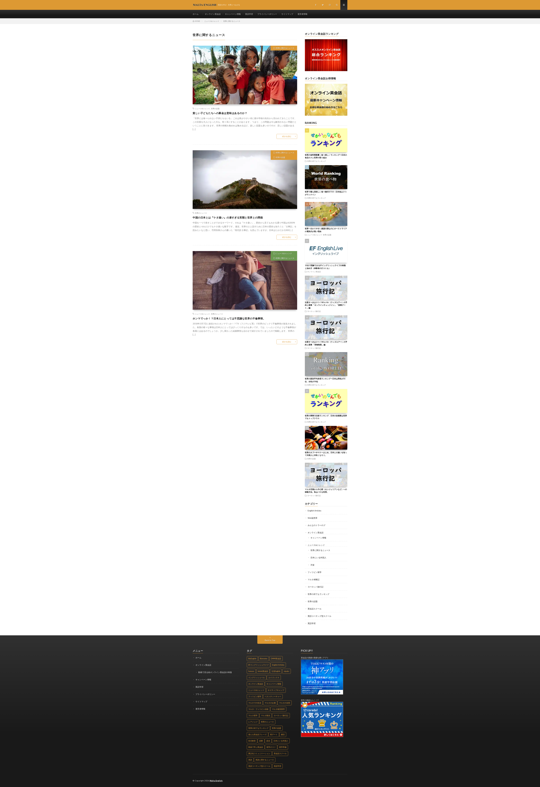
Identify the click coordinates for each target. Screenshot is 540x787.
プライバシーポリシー (267, 14)
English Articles (314, 510)
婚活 (283, 734)
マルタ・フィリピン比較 (258, 709)
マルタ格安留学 (278, 709)
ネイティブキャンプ (276, 690)
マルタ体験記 (314, 579)
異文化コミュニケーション (259, 753)
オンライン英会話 (213, 14)
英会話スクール (314, 609)
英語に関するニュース (265, 760)
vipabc (286, 671)
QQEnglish (276, 671)
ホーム (197, 14)
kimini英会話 (263, 671)
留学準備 (282, 747)
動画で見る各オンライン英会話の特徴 (215, 672)
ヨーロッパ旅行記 (314, 311)
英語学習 (249, 14)
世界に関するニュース (285, 48)
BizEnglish (252, 658)
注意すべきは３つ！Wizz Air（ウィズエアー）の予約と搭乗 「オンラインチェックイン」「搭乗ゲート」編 (326, 305)
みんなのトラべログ (316, 525)
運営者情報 (302, 14)
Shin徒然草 (312, 518)
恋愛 (261, 741)
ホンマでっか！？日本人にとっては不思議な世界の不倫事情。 (229, 318)
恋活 (268, 741)
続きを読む (286, 136)
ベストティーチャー (273, 696)
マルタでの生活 (254, 703)
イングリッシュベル (256, 677)
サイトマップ (287, 14)
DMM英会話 (276, 658)
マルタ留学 (252, 715)
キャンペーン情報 (233, 14)
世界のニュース (201, 213)
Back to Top (270, 640)
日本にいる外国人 (318, 557)
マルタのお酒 (270, 703)
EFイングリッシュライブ (258, 665)
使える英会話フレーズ (257, 734)
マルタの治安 (284, 703)
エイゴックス (273, 677)
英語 (250, 760)
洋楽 (312, 565)
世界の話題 (215, 108)
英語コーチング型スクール (319, 616)
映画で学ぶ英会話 (255, 747)
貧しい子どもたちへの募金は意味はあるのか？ (220, 113)
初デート (273, 734)
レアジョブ (252, 722)
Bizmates (263, 658)
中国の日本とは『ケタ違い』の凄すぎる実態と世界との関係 (228, 217)
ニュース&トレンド (202, 108)
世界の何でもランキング (316, 161)
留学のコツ (271, 747)
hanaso (251, 671)
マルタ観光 (265, 715)
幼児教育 (252, 741)
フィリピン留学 (314, 572)
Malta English (216, 781)
